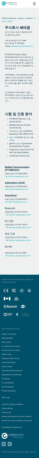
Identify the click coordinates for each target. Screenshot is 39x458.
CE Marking (6, 379)
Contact (21, 18)
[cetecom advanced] (9, 3)
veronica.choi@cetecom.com (19, 256)
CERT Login (6, 398)
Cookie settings (7, 408)
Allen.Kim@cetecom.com (17, 202)
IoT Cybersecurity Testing (11, 346)
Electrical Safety (7, 338)
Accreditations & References (12, 427)
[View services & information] (34, 4)
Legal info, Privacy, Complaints (12, 404)
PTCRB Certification (9, 391)
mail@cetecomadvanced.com (22, 46)
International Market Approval (12, 371)
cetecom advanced (9, 18)
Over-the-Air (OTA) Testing (11, 350)
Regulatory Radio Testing (10, 358)
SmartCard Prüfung (8, 362)
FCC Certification (8, 383)
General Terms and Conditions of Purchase (17, 421)
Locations (29, 18)
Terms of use (6, 412)
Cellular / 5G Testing (9, 334)
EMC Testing (6, 342)
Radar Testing (6, 354)
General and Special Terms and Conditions (17, 416)
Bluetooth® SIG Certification (12, 375)
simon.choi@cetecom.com (18, 176)
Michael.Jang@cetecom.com (20, 215)
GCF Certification (8, 387)
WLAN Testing (7, 367)
